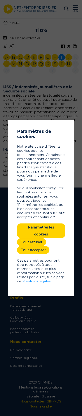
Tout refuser (31, 242)
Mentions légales (36, 281)
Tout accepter (33, 250)
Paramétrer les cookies (41, 230)
